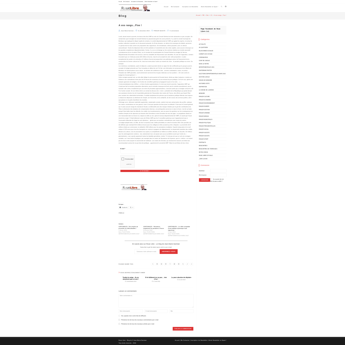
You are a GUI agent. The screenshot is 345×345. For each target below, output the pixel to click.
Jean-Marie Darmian (127, 30)
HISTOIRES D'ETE (204, 83)
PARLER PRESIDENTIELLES (207, 126)
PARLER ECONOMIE (205, 100)
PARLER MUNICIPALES (205, 119)
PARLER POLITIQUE (205, 122)
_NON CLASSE (203, 158)
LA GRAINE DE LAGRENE (206, 90)
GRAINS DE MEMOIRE (205, 80)
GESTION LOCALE (204, 77)
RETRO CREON (203, 152)
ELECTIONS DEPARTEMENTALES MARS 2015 (212, 73)
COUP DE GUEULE (204, 60)
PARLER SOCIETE (159, 30)
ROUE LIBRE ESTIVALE (206, 155)
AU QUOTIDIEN (203, 47)
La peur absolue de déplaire (181, 277)
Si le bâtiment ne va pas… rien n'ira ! (156, 278)
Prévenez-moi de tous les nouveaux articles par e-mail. (138, 324)
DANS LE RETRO (204, 63)
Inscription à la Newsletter (137, 1)
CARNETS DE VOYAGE (205, 54)
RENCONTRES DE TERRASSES (208, 149)
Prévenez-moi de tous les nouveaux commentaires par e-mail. (140, 320)
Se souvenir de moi (218, 179)
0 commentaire (174, 30)
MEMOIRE (202, 93)
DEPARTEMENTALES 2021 (206, 67)
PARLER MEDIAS (204, 116)
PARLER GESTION (204, 109)
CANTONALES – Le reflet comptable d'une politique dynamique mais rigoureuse (179, 228)
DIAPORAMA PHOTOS (205, 70)
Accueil (120, 1)
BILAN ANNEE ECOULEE (206, 50)
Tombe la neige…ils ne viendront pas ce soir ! (131, 278)
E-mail (122, 148)
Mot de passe (202, 175)
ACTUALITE (202, 44)
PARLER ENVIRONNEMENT (207, 103)
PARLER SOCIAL (204, 129)
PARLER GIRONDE (204, 113)
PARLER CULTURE (204, 96)
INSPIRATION (203, 86)
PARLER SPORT (203, 139)
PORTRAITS (202, 142)
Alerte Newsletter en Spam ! (151, 1)
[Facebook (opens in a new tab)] (225, 6)
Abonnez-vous (168, 251)
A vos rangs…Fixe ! (220, 15)
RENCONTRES (203, 145)
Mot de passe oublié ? (216, 181)
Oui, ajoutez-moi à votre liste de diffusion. (133, 315)
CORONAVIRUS (203, 57)
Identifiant (201, 170)
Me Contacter (126, 1)
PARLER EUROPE (204, 106)
